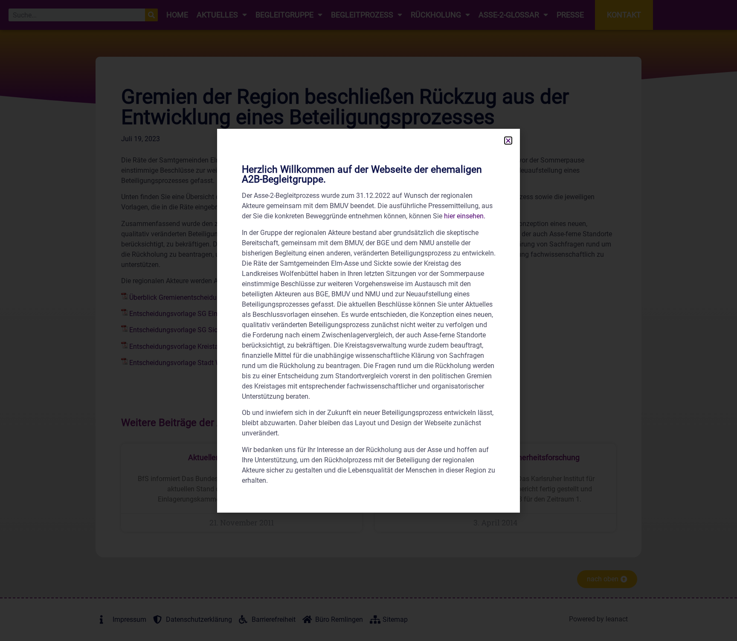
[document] (368, 320)
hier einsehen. (464, 216)
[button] (508, 140)
